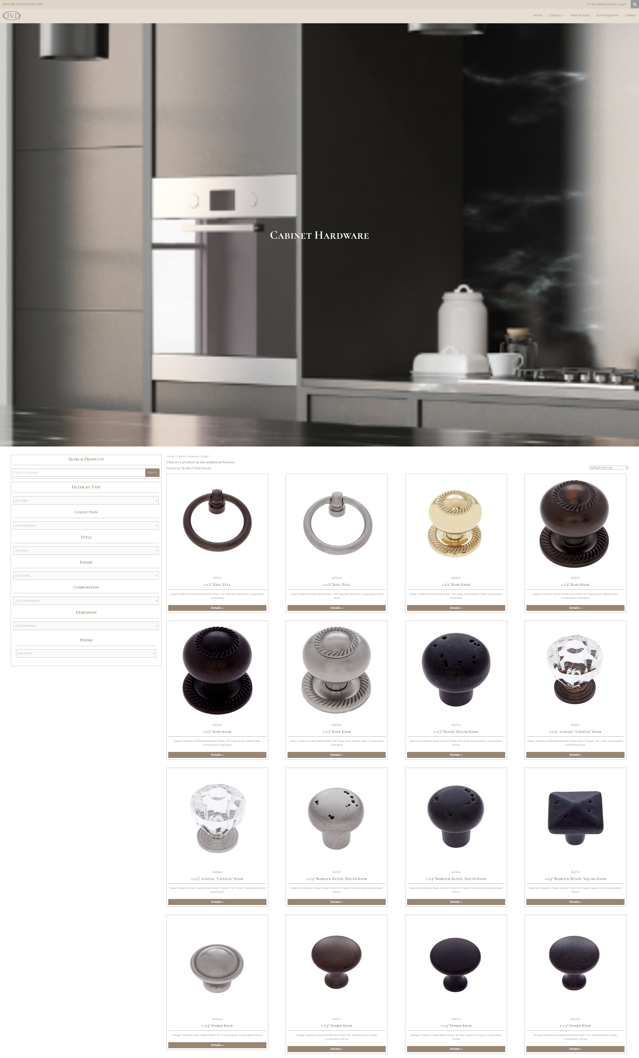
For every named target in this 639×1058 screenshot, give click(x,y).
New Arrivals (580, 15)
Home (537, 15)
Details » (217, 608)
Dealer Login (617, 4)
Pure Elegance (607, 15)
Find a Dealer (596, 4)
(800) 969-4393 (12, 4)
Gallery (630, 15)
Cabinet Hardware (188, 456)
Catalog (555, 15)
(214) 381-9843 (33, 4)
